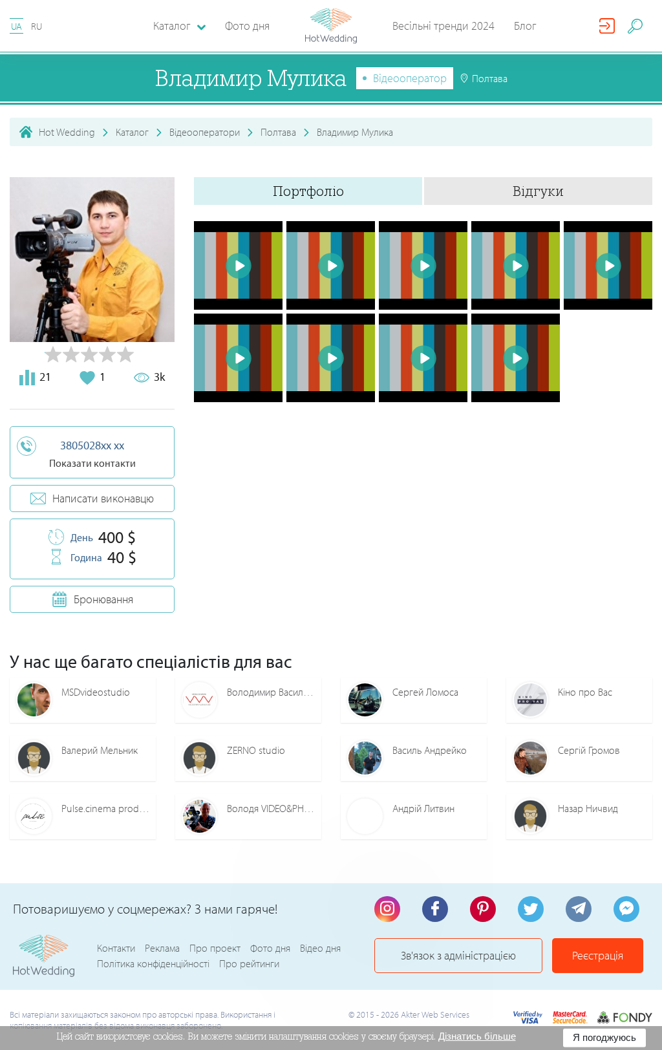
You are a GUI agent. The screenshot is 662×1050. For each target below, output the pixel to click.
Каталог (132, 131)
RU (36, 26)
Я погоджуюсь (604, 1037)
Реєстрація (597, 955)
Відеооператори (204, 131)
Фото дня (247, 25)
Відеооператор (410, 77)
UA (16, 26)
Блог (525, 25)
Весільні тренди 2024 (443, 25)
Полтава (278, 131)
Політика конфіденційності (153, 963)
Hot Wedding (67, 131)
